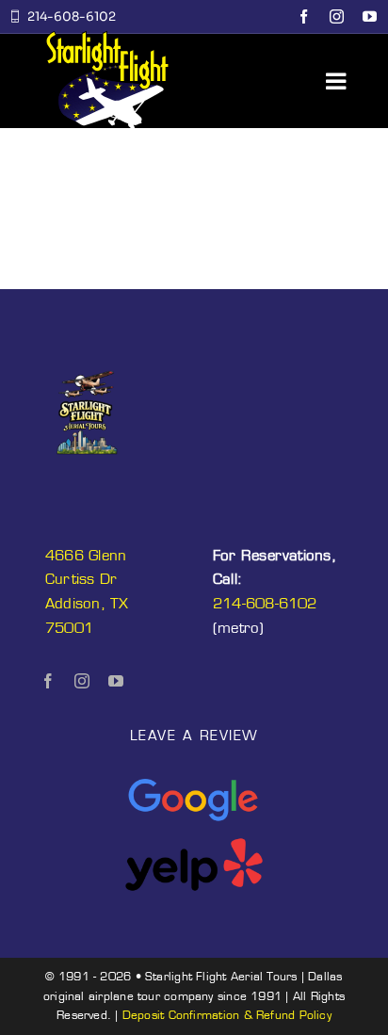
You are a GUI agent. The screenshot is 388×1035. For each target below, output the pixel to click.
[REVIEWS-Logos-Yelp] (194, 844)
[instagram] (337, 16)
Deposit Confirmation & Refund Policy (226, 1015)
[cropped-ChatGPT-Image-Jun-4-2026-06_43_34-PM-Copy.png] (87, 362)
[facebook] (304, 16)
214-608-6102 (265, 603)
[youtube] (370, 16)
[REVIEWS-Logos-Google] (194, 780)
